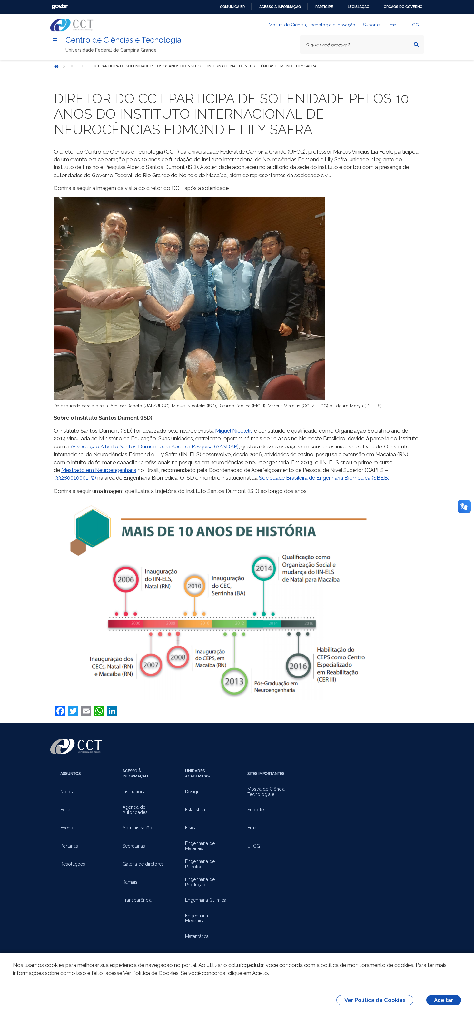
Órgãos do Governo (403, 7)
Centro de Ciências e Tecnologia (123, 40)
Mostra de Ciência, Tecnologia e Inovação (312, 24)
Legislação (358, 7)
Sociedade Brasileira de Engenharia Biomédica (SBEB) (324, 478)
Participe (324, 7)
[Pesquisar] (416, 44)
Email (393, 24)
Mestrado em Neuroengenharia (98, 470)
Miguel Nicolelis (234, 430)
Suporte (371, 24)
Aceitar (443, 1000)
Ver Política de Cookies (374, 1000)
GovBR (60, 7)
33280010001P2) (75, 478)
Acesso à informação (280, 7)
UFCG (412, 24)
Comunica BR (232, 7)
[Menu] (55, 40)
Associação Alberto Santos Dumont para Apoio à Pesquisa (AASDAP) (155, 446)
